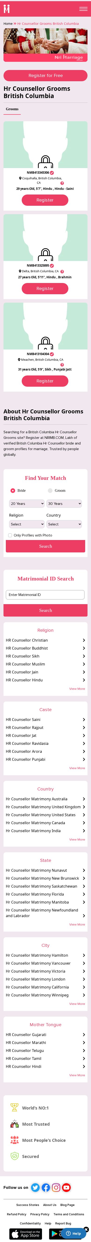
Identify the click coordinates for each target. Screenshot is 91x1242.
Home (8, 23)
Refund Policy (16, 1214)
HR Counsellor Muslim (25, 664)
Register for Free (45, 75)
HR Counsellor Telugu (25, 1050)
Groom (60, 490)
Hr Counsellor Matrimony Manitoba (37, 902)
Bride (22, 490)
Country (53, 515)
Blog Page (67, 1205)
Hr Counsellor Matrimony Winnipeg (37, 995)
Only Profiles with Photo (33, 535)
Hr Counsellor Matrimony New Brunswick (42, 878)
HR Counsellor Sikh (22, 656)
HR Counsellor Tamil (23, 1058)
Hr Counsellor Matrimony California (37, 987)
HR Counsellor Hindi (23, 1066)
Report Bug (63, 1223)
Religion (16, 515)
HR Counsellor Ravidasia (27, 743)
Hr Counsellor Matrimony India (33, 830)
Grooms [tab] (12, 109)
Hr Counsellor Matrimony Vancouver (38, 963)
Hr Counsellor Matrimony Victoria (35, 971)
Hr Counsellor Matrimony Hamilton (37, 955)
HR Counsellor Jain (22, 672)
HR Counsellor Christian (27, 640)
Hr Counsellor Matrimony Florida (35, 894)
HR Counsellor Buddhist (27, 648)
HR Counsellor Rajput (24, 727)
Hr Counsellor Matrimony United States (41, 814)
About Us (49, 1205)
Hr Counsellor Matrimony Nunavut (36, 870)
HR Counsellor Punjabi (25, 759)
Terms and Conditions (68, 1214)
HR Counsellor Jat (21, 735)
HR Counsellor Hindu (24, 680)
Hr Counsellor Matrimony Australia (36, 798)
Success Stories (27, 1205)
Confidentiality (30, 1223)
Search (45, 610)
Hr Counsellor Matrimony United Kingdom (43, 806)
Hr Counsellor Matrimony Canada (35, 822)
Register (44, 200)
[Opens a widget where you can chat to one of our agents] (73, 1234)
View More (77, 689)
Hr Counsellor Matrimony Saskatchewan (41, 886)
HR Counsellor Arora (24, 751)
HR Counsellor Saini (23, 719)
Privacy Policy (39, 1214)
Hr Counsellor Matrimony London (35, 979)
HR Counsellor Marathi (26, 1042)
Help (48, 1223)
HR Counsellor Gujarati (26, 1034)
